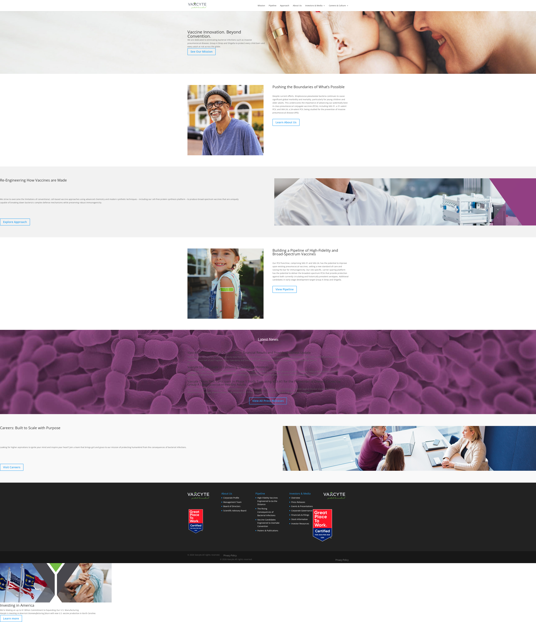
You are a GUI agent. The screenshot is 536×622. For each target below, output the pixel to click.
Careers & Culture (337, 6)
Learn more (11, 618)
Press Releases (298, 502)
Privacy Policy (230, 555)
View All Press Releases (268, 401)
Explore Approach (15, 222)
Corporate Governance (301, 510)
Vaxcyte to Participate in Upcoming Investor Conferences (228, 367)
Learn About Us (286, 122)
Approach (284, 6)
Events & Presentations (302, 506)
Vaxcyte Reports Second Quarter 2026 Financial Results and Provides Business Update (249, 352)
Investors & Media (313, 6)
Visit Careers (11, 467)
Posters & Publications (267, 530)
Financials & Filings (300, 515)
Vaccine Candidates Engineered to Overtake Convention (268, 523)
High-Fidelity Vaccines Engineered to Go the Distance (267, 501)
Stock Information (299, 519)
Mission (261, 6)
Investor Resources (300, 523)
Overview (295, 497)
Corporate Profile (231, 497)
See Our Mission (202, 51)
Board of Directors (231, 506)
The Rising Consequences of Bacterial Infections (266, 512)
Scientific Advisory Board (234, 510)
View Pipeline (285, 289)
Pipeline (272, 6)
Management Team (232, 502)
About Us (297, 6)
